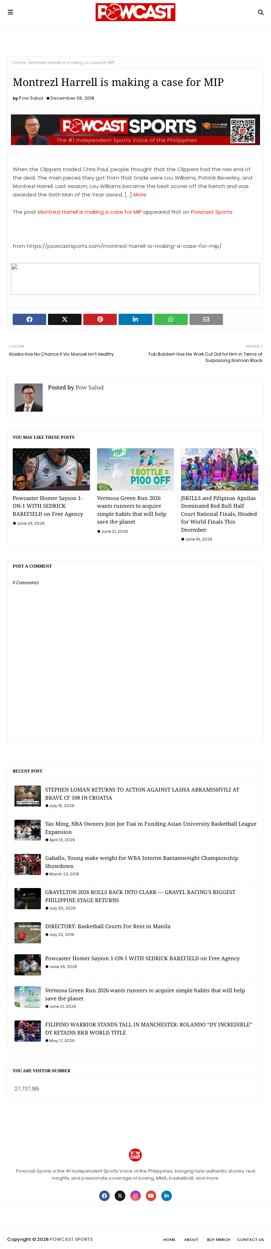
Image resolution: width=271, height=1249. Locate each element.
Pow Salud (31, 98)
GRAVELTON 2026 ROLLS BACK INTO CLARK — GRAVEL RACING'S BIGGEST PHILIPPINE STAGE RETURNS (140, 896)
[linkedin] (166, 1196)
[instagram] (135, 1196)
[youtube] (151, 1196)
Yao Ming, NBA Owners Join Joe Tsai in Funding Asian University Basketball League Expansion (151, 827)
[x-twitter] (120, 1196)
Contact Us (250, 1239)
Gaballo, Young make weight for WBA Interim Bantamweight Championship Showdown (141, 861)
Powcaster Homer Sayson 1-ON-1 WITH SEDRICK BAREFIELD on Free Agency (48, 505)
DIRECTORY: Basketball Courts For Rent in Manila (107, 926)
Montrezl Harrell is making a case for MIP (90, 212)
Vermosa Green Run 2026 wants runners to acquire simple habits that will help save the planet (131, 509)
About (191, 1239)
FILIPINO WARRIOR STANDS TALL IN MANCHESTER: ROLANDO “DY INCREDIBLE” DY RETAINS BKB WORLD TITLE (148, 1028)
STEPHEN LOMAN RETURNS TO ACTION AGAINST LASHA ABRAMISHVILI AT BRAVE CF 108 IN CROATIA (142, 793)
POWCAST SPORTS (71, 1239)
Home (19, 62)
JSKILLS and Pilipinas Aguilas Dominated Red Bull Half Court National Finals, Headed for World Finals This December (219, 513)
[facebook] (104, 1196)
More (139, 194)
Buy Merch (218, 1239)
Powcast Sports (212, 212)
